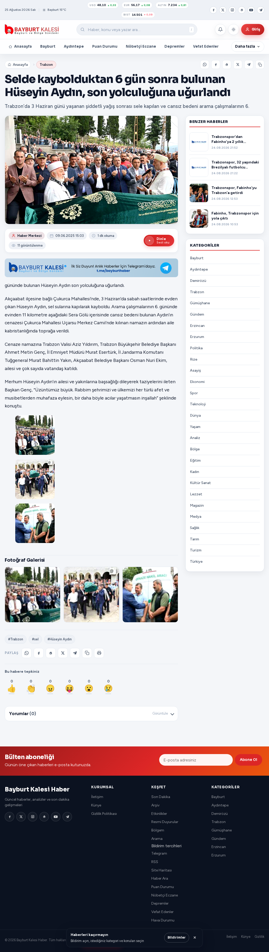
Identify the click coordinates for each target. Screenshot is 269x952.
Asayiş (195, 370)
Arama (157, 838)
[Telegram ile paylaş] (248, 64)
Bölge (195, 449)
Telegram (159, 853)
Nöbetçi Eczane (141, 46)
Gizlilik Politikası (104, 813)
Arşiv (155, 805)
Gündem (197, 314)
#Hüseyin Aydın (60, 639)
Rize (193, 359)
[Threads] (241, 10)
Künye (96, 805)
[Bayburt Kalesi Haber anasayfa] (32, 29)
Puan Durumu (104, 46)
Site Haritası (161, 870)
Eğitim (195, 460)
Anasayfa (23, 46)
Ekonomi (197, 382)
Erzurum (197, 337)
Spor (194, 393)
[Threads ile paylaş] (226, 64)
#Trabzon (15, 639)
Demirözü (198, 280)
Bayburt (47, 46)
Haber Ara (159, 878)
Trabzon (46, 65)
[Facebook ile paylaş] (215, 64)
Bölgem (157, 830)
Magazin (197, 505)
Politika (196, 348)
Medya (195, 516)
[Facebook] (213, 10)
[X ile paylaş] (237, 64)
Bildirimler (177, 937)
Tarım (194, 539)
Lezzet (196, 494)
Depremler (174, 46)
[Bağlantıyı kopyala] (259, 64)
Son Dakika (160, 797)
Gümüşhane (200, 303)
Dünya (195, 415)
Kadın (194, 472)
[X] (222, 10)
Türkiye (196, 561)
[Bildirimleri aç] (220, 29)
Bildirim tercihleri (166, 845)
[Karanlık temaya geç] (233, 29)
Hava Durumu (162, 920)
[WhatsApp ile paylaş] (204, 64)
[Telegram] (260, 10)
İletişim (97, 797)
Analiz (195, 438)
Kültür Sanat (200, 483)
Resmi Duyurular (164, 822)
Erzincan (197, 325)
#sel (35, 639)
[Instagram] (232, 10)
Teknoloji (198, 404)
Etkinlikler (159, 813)
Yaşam (195, 427)
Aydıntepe (74, 46)
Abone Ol (248, 759)
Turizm (195, 550)
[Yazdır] (99, 653)
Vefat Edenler (206, 46)
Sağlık (194, 528)
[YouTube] (251, 10)
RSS (154, 862)
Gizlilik (259, 937)
